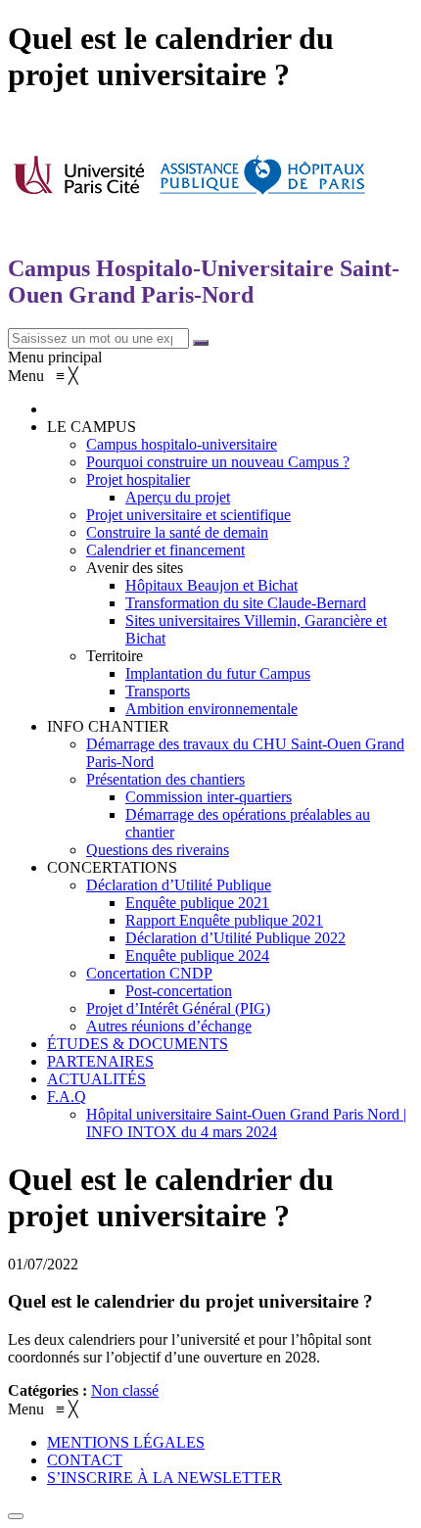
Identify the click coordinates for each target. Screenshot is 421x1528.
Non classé (125, 1390)
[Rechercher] (201, 343)
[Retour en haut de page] (15, 1516)
